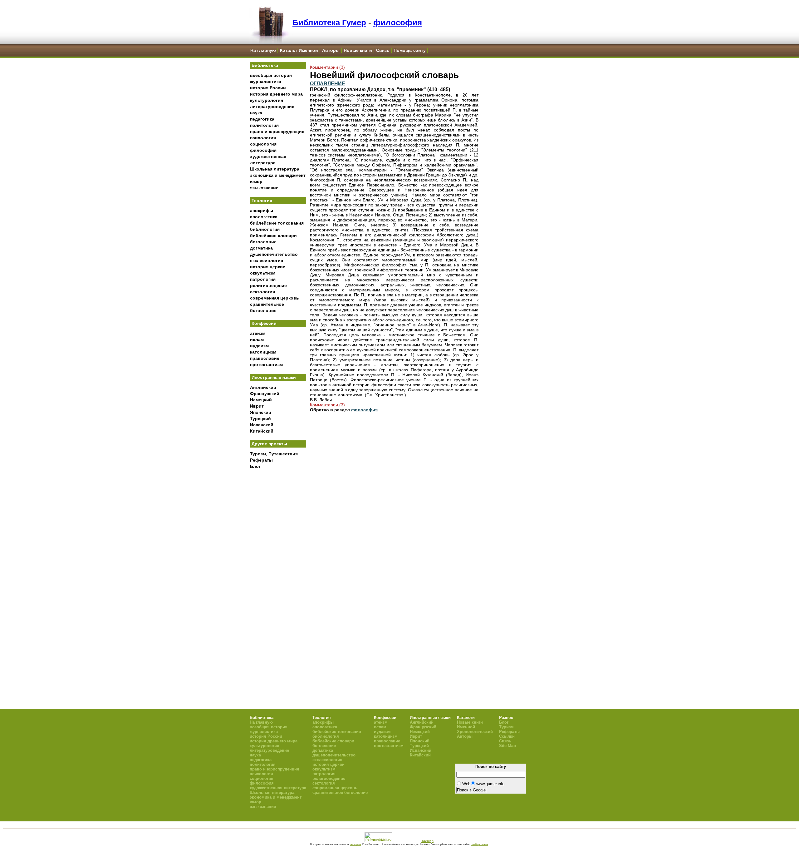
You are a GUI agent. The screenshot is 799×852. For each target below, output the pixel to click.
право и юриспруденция (277, 131)
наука (256, 112)
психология (263, 137)
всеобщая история (271, 75)
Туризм (506, 727)
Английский (263, 387)
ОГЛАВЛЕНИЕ (327, 83)
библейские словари (273, 235)
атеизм (257, 333)
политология (264, 125)
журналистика (265, 81)
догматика (261, 247)
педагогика (262, 118)
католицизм (263, 351)
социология (263, 143)
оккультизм (262, 272)
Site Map (507, 745)
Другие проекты (269, 443)
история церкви (268, 266)
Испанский (261, 424)
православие (264, 358)
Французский (264, 393)
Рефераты (261, 460)
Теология (262, 200)
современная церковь (274, 297)
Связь (383, 50)
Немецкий (261, 399)
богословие (263, 241)
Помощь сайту (410, 50)
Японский (260, 412)
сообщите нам (479, 844)
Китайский (261, 430)
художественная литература (278, 787)
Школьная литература (274, 168)
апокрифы (261, 210)
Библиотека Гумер (329, 22)
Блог (255, 466)
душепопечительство (274, 254)
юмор (256, 181)
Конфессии (264, 323)
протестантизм (266, 364)
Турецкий (260, 418)
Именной (466, 727)
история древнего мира (276, 94)
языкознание (264, 187)
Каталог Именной (299, 50)
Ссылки (507, 736)
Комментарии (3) (327, 67)
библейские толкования (277, 222)
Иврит (257, 406)
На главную (263, 50)
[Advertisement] (278, 575)
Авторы (331, 50)
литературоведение (272, 106)
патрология (263, 279)
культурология (266, 100)
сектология (262, 291)
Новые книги (358, 50)
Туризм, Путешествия (274, 453)
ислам (257, 339)
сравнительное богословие (340, 792)
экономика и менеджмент (278, 175)
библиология (265, 229)
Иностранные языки (274, 377)
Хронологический (475, 731)
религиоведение (268, 285)
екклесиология (266, 260)
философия (397, 22)
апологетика (263, 216)
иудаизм (259, 345)
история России (268, 87)
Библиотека (265, 65)
